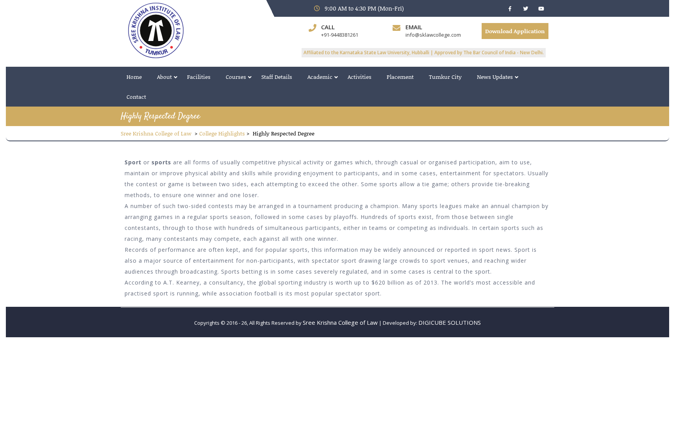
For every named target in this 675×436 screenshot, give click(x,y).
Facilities (199, 77)
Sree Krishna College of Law (156, 133)
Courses (236, 77)
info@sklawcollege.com (433, 34)
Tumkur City (445, 77)
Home (134, 77)
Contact (136, 97)
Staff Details (276, 77)
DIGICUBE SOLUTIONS (449, 322)
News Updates (495, 77)
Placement (400, 77)
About (164, 77)
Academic (319, 77)
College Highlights (222, 133)
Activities (359, 77)
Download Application (515, 31)
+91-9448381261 (339, 34)
